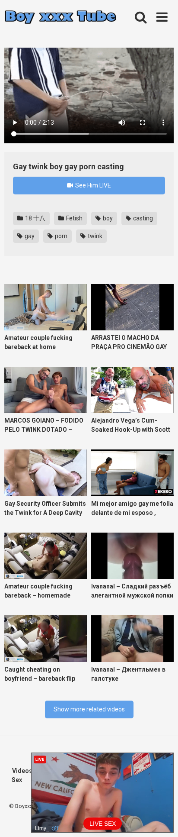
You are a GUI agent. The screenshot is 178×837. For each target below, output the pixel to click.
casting (142, 218)
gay (29, 236)
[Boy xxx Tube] (60, 17)
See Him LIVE (92, 185)
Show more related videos (89, 709)
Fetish (74, 218)
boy (107, 218)
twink (94, 236)
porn (60, 236)
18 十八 (34, 218)
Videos (22, 770)
